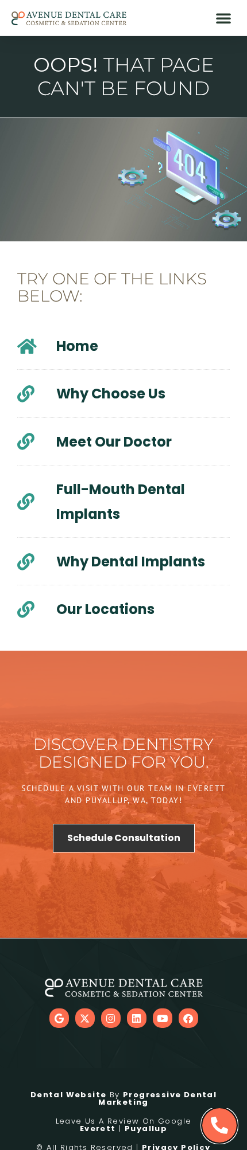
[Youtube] (162, 1018)
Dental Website (68, 1094)
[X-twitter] (85, 1018)
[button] (223, 18)
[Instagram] (111, 1018)
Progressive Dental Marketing (157, 1098)
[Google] (59, 1018)
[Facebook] (188, 1018)
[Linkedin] (136, 1018)
